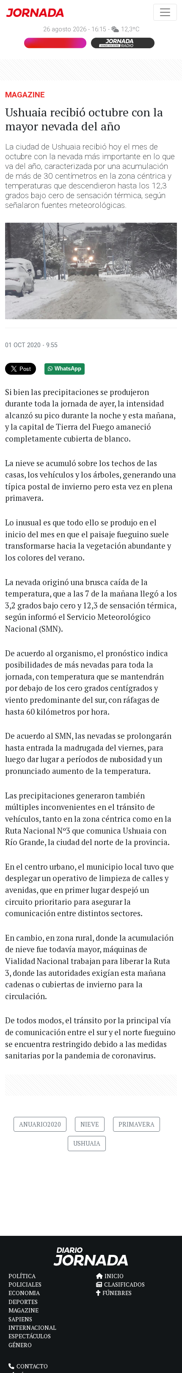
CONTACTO (32, 1366)
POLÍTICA (22, 1276)
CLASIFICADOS (124, 1284)
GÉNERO (20, 1345)
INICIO (114, 1276)
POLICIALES (24, 1284)
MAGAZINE (25, 94)
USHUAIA (86, 1143)
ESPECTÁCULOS (29, 1336)
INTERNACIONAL (32, 1328)
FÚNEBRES (117, 1293)
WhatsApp (68, 369)
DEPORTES (23, 1302)
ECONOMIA (24, 1293)
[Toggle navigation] (165, 12)
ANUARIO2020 (40, 1124)
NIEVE (89, 1124)
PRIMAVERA (136, 1124)
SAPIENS (20, 1319)
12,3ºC (130, 29)
